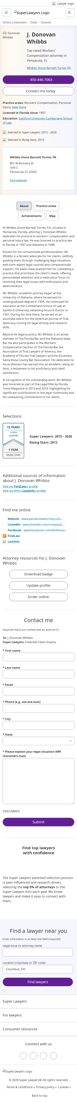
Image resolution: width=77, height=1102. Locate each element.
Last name (11, 668)
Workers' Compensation (15, 22)
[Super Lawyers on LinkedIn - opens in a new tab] (53, 1055)
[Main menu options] (7, 12)
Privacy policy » (46, 1087)
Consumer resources (20, 1029)
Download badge (38, 574)
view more (19, 107)
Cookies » (64, 1087)
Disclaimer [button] (11, 811)
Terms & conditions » (20, 1087)
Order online (38, 596)
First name (11, 651)
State (8, 735)
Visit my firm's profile (24, 491)
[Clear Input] (68, 952)
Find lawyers (38, 981)
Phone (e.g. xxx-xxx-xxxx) (21, 702)
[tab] (24, 206)
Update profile (38, 585)
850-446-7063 (41, 6)
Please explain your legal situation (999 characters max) (32, 754)
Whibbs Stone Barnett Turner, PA (49, 68)
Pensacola (46, 22)
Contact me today (40, 91)
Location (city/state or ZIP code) (24, 963)
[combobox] (38, 952)
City (7, 719)
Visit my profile (20, 486)
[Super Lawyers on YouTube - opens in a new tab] (43, 1055)
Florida (33, 22)
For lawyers (12, 1015)
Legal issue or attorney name (22, 946)
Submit (38, 822)
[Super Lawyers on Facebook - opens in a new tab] (23, 1055)
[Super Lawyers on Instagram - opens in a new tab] (33, 1055)
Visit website (18, 180)
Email (8, 685)
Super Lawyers (15, 1001)
